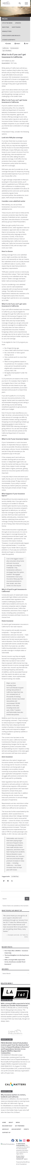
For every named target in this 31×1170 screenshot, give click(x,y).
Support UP (6, 1132)
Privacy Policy (20, 1156)
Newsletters (6, 31)
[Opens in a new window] (8, 1144)
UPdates (18, 23)
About (11, 1122)
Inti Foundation (22, 1164)
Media (18, 1122)
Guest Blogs (16, 27)
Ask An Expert (16, 1129)
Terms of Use (20, 1157)
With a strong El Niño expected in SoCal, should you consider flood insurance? (14, 962)
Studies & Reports (8, 40)
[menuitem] (7, 23)
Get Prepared (19, 1126)
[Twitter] (4, 880)
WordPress (26, 1162)
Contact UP (19, 1158)
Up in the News (7, 23)
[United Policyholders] (6, 3)
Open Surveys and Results (11, 35)
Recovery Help (7, 1126)
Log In (25, 1158)
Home (4, 1122)
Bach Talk (5, 27)
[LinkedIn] (12, 880)
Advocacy (5, 1129)
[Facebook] (8, 880)
